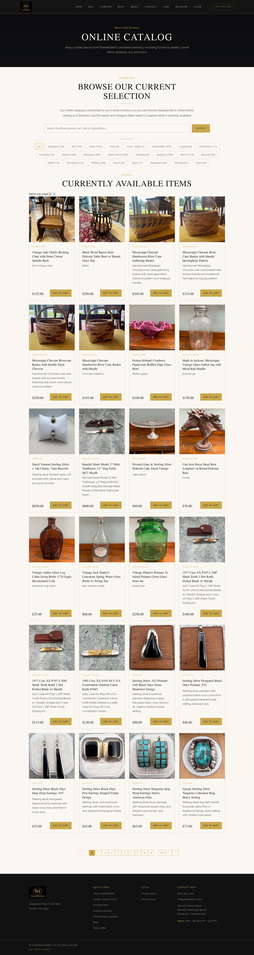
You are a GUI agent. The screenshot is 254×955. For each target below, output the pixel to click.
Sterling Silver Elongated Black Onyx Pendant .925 (202, 682)
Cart (166, 7)
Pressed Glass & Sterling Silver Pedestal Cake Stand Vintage (152, 466)
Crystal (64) (185, 146)
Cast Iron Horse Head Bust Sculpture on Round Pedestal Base (200, 468)
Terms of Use (148, 899)
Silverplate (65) (158, 162)
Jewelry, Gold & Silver (105, 899)
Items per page (38, 194)
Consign (106, 7)
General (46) (69, 154)
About (134, 7)
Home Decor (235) (118, 154)
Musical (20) (208, 154)
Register (181, 7)
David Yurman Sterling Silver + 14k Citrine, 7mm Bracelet (50, 466)
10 (151, 852)
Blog (121, 7)
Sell (91, 7)
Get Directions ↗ (40, 949)
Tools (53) (201, 162)
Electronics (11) (208, 146)
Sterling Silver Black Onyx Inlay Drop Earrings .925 (49, 791)
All (38, 146)
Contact (151, 7)
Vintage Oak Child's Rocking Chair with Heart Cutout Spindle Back (50, 256)
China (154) (95, 146)
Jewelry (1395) (165, 154)
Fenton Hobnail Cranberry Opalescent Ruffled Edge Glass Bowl (151, 364)
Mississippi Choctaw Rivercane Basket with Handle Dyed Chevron (51, 364)
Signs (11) (137, 162)
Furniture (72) (46, 154)
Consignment (100, 904)
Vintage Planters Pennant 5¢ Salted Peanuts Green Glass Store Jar (150, 576)
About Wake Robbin (104, 893)
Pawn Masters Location (105, 916)
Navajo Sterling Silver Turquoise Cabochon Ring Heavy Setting (198, 793)
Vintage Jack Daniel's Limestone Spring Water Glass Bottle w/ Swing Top (101, 576)
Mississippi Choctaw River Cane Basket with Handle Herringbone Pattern (199, 256)
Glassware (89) (91, 154)
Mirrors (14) (187, 154)
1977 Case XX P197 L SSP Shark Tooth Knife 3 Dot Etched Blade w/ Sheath (49, 684)
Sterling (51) (181, 162)
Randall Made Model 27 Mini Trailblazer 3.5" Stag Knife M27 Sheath (101, 468)
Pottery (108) (98, 162)
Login (197, 7)
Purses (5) (118, 162)
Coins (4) (114, 146)
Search (201, 128)
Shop (79, 7)
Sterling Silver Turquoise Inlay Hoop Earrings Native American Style (151, 793)
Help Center (99, 927)
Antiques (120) (56, 146)
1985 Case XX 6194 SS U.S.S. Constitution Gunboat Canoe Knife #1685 (101, 684)
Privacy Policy (148, 893)
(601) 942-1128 (223, 6)
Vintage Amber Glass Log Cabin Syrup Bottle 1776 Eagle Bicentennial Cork (51, 576)
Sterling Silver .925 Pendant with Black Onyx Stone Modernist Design (149, 684)
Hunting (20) (142, 154)
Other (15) (53, 162)
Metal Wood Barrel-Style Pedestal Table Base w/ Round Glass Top (101, 256)
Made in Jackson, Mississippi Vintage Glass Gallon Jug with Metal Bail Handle (201, 364)
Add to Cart (61, 293)
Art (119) (76, 146)
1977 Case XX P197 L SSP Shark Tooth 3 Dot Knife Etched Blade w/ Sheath (199, 576)
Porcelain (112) (75, 162)
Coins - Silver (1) (135, 146)
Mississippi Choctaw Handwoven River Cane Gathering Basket (147, 256)
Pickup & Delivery (102, 910)
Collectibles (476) (161, 146)
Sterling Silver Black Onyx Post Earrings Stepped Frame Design (100, 793)
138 (161, 852)
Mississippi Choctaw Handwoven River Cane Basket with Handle (101, 364)
